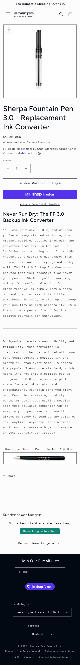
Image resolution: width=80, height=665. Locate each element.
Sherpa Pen (38, 646)
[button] (8, 14)
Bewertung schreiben (40, 531)
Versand (7, 142)
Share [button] (11, 475)
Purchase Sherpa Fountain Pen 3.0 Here (40, 449)
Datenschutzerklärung (60, 651)
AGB (17, 657)
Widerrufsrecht (30, 651)
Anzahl (8, 160)
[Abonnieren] (60, 572)
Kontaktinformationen (54, 657)
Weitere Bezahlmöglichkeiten (40, 204)
